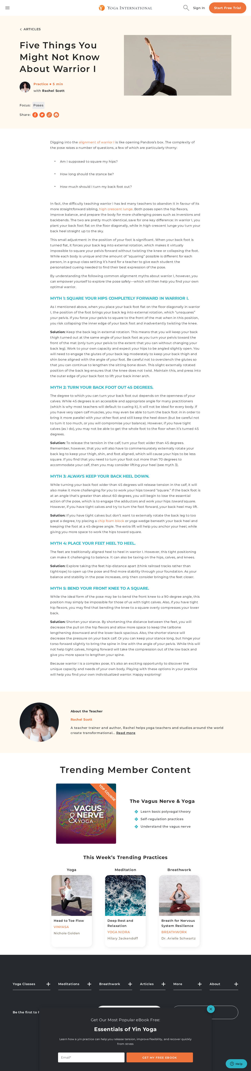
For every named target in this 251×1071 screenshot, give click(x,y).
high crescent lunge (116, 209)
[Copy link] (49, 115)
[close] (211, 1009)
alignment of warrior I (97, 142)
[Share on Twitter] (42, 115)
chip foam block (111, 521)
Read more (126, 733)
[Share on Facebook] (35, 115)
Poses (38, 105)
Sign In (199, 8)
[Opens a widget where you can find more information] (236, 1064)
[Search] (186, 8)
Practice (41, 84)
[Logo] (125, 8)
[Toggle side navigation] (7, 8)
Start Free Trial (227, 8)
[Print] (56, 115)
